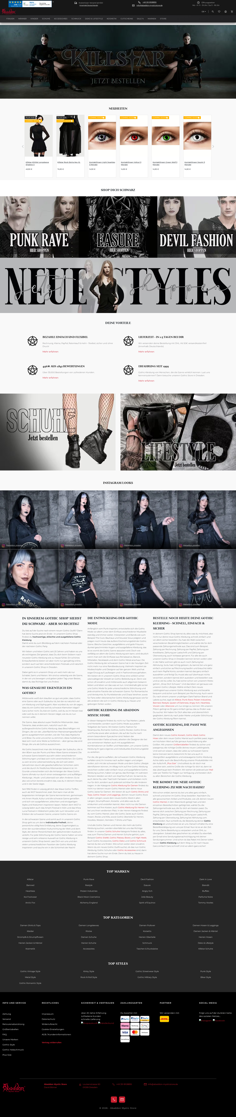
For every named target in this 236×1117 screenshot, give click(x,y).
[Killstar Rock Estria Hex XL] (70, 136)
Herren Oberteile (147, 937)
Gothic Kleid (192, 735)
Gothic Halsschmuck (13, 1050)
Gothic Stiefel (102, 838)
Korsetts (147, 931)
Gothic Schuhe (112, 831)
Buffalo (205, 891)
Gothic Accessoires (126, 850)
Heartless (205, 703)
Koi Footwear (30, 897)
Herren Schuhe (88, 943)
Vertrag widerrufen (51, 1042)
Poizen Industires (202, 700)
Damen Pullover (147, 925)
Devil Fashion (147, 879)
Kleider (30, 931)
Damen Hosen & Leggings (206, 925)
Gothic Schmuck (138, 841)
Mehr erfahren (50, 351)
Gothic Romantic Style (30, 983)
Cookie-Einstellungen (53, 1029)
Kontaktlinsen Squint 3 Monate (194, 163)
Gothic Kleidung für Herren (131, 807)
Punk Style (205, 971)
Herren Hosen (206, 937)
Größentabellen (181, 744)
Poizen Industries (88, 891)
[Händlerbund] (106, 1023)
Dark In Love (205, 879)
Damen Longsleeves (89, 925)
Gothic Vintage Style (30, 971)
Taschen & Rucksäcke (147, 949)
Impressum (48, 1014)
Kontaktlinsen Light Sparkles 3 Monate (102, 163)
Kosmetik (30, 949)
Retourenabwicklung (13, 1024)
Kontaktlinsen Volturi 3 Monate (131, 163)
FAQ (4, 1034)
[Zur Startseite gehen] (14, 11)
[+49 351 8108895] (114, 1099)
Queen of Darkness (179, 703)
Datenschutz (48, 1019)
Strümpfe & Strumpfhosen (30, 937)
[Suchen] (212, 11)
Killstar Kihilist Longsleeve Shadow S (37, 163)
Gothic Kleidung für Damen (124, 785)
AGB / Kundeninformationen (56, 1034)
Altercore (169, 706)
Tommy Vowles (205, 903)
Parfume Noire (206, 897)
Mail (211, 770)
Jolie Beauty (147, 897)
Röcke (89, 931)
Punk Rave (187, 700)
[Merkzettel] (219, 11)
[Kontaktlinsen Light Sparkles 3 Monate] (102, 136)
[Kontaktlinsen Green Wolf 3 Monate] (165, 136)
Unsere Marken (10, 1039)
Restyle (165, 703)
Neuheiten (118, 108)
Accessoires (89, 949)
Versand (6, 1019)
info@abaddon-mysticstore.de (149, 5)
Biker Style (205, 977)
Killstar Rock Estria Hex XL (68, 162)
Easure (147, 885)
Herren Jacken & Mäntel (30, 943)
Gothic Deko (118, 841)
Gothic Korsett (178, 735)
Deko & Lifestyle (206, 943)
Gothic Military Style (147, 977)
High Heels (141, 838)
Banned (157, 703)
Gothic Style (8, 1045)
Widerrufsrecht (50, 1024)
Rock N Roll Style (89, 977)
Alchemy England (89, 903)
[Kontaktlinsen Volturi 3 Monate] (134, 136)
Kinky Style (88, 971)
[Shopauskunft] (89, 1023)
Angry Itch (194, 703)
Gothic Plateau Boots (120, 838)
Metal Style (30, 977)
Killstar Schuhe (205, 949)
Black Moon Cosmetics (89, 897)
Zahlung (6, 1014)
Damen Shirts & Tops (30, 925)
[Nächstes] (213, 146)
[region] (118, 146)
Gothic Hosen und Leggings (107, 795)
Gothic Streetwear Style (147, 971)
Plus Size (171, 763)
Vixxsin (156, 706)
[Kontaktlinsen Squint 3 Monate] (197, 136)
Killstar (178, 700)
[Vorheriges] (23, 146)
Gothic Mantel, (160, 802)
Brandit (205, 885)
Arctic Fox (30, 903)
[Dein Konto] (225, 11)
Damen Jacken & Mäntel (206, 931)
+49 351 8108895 (149, 2)
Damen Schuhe (88, 937)
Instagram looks (118, 483)
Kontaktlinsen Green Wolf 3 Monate (165, 163)
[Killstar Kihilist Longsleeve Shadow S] (38, 136)
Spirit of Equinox (147, 903)
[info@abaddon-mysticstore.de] (122, 1099)
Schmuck (147, 943)
